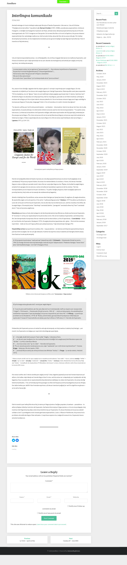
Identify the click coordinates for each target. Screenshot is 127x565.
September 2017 (102, 225)
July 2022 (100, 101)
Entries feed (101, 250)
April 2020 (100, 160)
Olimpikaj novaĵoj (102, 31)
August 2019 (101, 173)
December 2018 (102, 188)
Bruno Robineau (101, 60)
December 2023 (102, 83)
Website (76, 497)
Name (22, 497)
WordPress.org (102, 256)
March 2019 (101, 182)
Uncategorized (101, 234)
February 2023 (101, 92)
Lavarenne (99, 51)
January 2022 (101, 117)
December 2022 (102, 95)
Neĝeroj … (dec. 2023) (104, 37)
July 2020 (100, 157)
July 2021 (100, 129)
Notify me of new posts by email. (50, 513)
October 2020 (101, 151)
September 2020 (102, 154)
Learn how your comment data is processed (51, 524)
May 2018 (100, 210)
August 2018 (101, 201)
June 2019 (100, 176)
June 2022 (100, 104)
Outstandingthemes (73, 551)
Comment (49, 481)
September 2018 (102, 198)
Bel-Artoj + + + (110, 65)
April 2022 (100, 111)
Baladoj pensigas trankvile (105, 28)
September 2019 (102, 170)
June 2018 (100, 207)
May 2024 (100, 77)
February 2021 (101, 142)
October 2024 (101, 73)
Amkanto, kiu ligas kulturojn (106, 34)
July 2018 (100, 204)
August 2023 (101, 86)
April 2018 (100, 213)
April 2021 (100, 139)
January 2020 (101, 167)
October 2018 (101, 194)
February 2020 (101, 163)
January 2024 (101, 80)
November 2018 (102, 191)
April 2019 (100, 179)
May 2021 (100, 136)
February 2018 (101, 219)
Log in (99, 247)
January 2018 (101, 222)
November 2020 (102, 148)
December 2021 (102, 120)
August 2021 (101, 126)
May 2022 (100, 108)
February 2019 (101, 185)
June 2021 (100, 132)
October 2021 (101, 123)
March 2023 (101, 89)
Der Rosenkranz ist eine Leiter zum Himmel (106, 24)
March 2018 (101, 216)
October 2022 (101, 98)
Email (49, 497)
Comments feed (102, 253)
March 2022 (101, 114)
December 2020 (102, 145)
